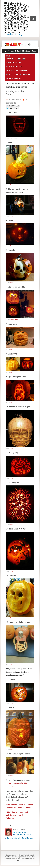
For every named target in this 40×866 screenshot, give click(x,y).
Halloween (21, 59)
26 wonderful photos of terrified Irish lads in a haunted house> (19, 806)
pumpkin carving (14, 67)
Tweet (13, 108)
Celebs (11, 51)
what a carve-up (14, 78)
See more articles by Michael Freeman (20, 838)
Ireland (18, 51)
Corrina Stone (14, 319)
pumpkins (26, 74)
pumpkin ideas (13, 74)
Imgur (11, 184)
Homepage (6, 51)
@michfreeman (21, 832)
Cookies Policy (13, 34)
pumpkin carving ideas (17, 70)
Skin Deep (26, 51)
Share (14, 106)
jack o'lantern (14, 63)
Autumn (10, 59)
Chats (34, 51)
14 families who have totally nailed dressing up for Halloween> (17, 815)
